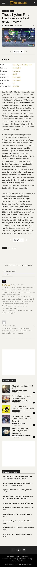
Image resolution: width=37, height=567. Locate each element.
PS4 (8, 11)
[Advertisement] (18, 362)
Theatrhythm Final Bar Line (22, 65)
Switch (12, 11)
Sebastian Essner (25, 401)
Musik (15, 74)
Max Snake (6, 514)
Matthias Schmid (22, 390)
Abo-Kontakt (21, 561)
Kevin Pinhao (21, 423)
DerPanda (6, 285)
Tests (4, 11)
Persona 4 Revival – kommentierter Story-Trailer (23, 407)
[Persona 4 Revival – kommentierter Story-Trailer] (6, 409)
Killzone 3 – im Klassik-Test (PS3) (22, 387)
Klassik (14, 390)
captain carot (7, 476)
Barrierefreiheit (6, 559)
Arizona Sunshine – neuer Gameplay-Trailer (22, 397)
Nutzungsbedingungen (19, 559)
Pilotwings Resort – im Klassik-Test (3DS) (21, 503)
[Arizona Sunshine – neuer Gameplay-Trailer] (6, 399)
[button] (34, 3)
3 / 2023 (16, 86)
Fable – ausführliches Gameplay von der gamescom (20, 430)
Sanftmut (6, 521)
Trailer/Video (15, 401)
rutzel (5, 503)
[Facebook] (13, 550)
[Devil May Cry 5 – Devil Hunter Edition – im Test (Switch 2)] (6, 419)
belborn (5, 534)
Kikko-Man (6, 507)
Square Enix (17, 68)
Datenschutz (24, 556)
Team (17, 556)
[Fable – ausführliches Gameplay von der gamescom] (6, 431)
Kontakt (14, 561)
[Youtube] (24, 550)
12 (14, 83)
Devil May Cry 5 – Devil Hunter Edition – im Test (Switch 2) (21, 418)
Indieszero (16, 71)
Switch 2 (14, 423)
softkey (5, 483)
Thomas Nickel (9, 25)
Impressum (10, 556)
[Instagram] (18, 550)
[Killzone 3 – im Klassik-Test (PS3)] (6, 389)
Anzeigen (30, 559)
